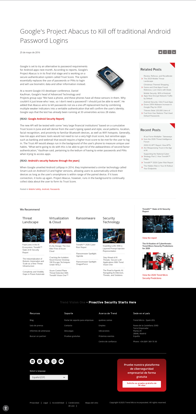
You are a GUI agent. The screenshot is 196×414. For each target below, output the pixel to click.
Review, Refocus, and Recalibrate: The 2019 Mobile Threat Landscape (158, 78)
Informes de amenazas (40, 331)
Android (45, 189)
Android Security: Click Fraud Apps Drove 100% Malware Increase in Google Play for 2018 (157, 104)
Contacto (68, 325)
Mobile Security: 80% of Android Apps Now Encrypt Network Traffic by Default (157, 96)
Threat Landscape (30, 220)
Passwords (55, 189)
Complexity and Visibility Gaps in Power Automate (33, 273)
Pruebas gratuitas (72, 336)
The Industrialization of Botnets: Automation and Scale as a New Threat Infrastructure (33, 262)
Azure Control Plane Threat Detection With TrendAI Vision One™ (58, 272)
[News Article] (157, 223)
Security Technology (111, 220)
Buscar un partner (38, 336)
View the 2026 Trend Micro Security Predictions (155, 276)
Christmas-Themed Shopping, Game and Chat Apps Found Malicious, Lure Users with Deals (156, 87)
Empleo (102, 325)
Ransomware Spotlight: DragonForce (86, 263)
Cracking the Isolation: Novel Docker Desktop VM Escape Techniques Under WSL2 (59, 261)
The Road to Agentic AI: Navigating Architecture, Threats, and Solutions (113, 272)
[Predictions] (157, 260)
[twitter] (169, 52)
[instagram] (54, 361)
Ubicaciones (104, 331)
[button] (49, 377)
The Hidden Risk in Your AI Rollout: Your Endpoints (157, 167)
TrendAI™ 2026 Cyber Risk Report (158, 162)
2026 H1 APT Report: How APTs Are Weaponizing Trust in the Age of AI (157, 147)
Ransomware (85, 218)
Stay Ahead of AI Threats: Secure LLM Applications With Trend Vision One (113, 261)
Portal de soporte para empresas (79, 320)
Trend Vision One (72, 302)
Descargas (68, 331)
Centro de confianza (108, 341)
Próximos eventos (106, 336)
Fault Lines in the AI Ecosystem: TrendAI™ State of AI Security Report (32, 244)
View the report (149, 237)
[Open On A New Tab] (46, 361)
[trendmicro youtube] (61, 361)
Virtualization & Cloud (59, 220)
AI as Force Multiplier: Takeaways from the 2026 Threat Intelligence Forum (157, 139)
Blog (32, 320)
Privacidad (34, 402)
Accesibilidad (58, 402)
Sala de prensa (36, 325)
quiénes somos (105, 320)
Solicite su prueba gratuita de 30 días (140, 383)
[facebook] (165, 52)
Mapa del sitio (91, 402)
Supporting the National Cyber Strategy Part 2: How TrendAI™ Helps (156, 156)
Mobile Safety (35, 189)
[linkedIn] (174, 52)
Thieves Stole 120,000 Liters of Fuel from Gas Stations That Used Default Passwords (157, 113)
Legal (45, 402)
